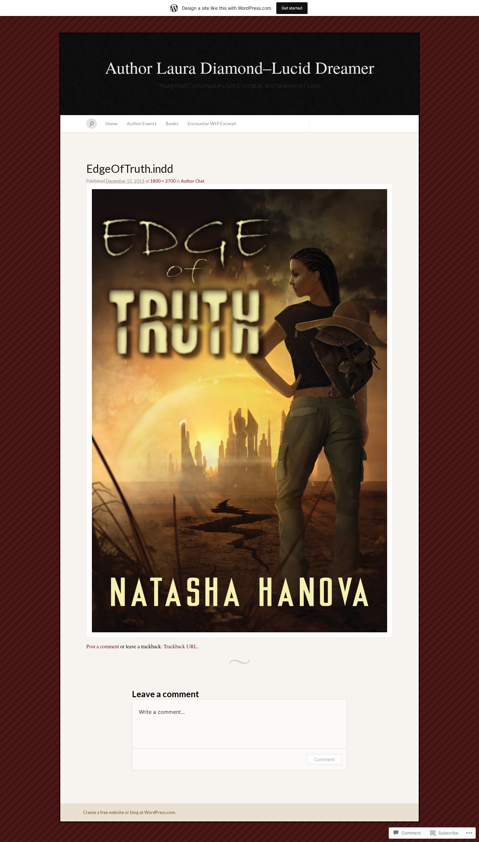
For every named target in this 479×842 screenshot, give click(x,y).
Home (112, 123)
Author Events (142, 123)
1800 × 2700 (163, 181)
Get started (292, 8)
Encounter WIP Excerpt (212, 123)
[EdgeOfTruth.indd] (239, 630)
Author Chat (192, 181)
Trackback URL (180, 646)
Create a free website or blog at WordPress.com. (129, 812)
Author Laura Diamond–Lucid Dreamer (239, 67)
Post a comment (102, 646)
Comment (324, 759)
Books (172, 123)
